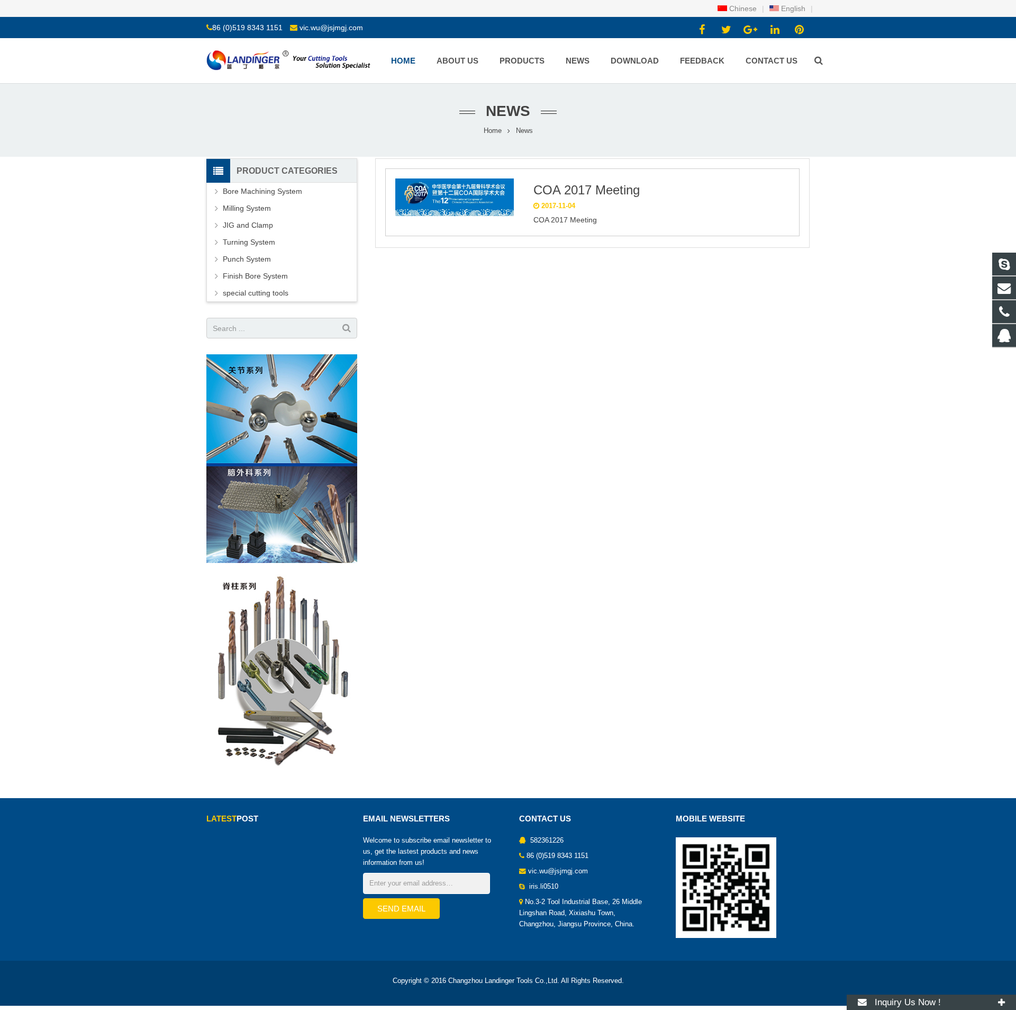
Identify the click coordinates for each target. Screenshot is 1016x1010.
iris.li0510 (542, 886)
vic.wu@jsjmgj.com (331, 27)
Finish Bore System (255, 276)
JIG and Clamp (248, 225)
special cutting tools (255, 293)
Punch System (247, 259)
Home (493, 131)
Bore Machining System (262, 191)
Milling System (247, 208)
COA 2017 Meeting (586, 190)
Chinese (742, 8)
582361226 (546, 840)
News (508, 111)
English (792, 8)
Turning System (249, 242)
